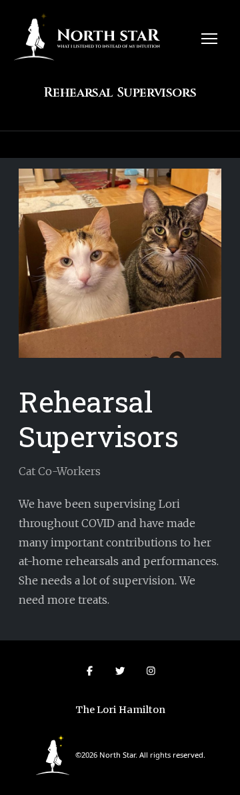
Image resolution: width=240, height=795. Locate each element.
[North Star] (52, 754)
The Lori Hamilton (120, 710)
